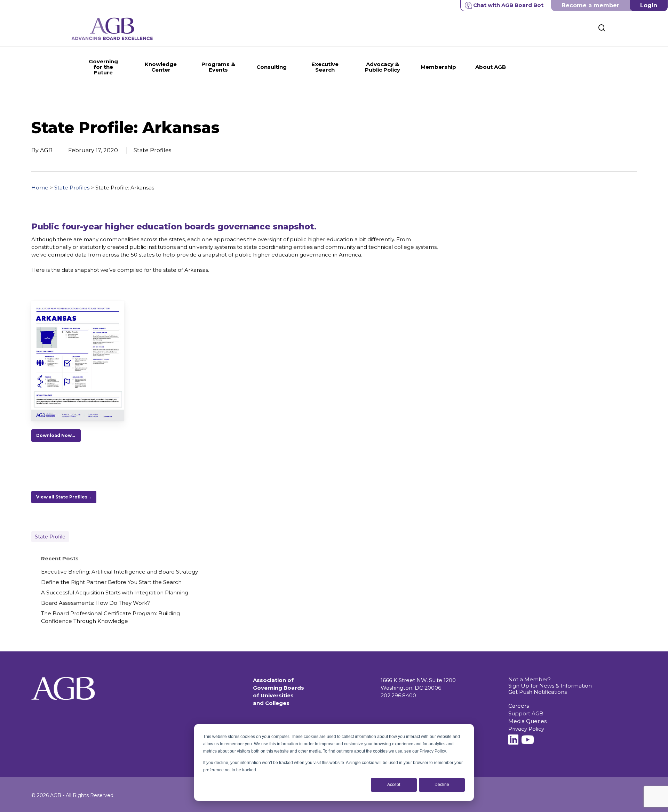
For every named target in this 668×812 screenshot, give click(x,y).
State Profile (50, 537)
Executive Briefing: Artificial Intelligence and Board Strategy (119, 571)
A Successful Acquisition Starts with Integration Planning (114, 592)
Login (648, 5)
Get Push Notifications (537, 692)
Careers (518, 706)
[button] (56, 435)
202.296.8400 (398, 695)
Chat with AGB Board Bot (508, 5)
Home (39, 187)
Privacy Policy (526, 728)
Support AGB (525, 713)
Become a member (590, 5)
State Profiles (71, 187)
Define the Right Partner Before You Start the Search (111, 582)
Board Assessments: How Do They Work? (95, 603)
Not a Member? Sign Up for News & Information (550, 682)
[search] (602, 28)
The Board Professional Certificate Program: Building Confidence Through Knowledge (110, 617)
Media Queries (527, 721)
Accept (393, 784)
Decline (442, 784)
